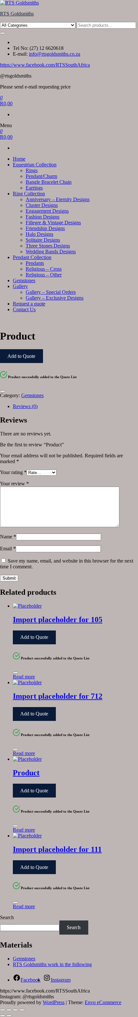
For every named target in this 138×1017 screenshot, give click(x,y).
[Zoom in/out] (2, 1010)
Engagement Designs (47, 211)
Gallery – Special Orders (51, 292)
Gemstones (24, 280)
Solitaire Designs (43, 240)
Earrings (34, 188)
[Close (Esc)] (21, 1010)
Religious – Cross (44, 269)
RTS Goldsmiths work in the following (52, 964)
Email (8, 548)
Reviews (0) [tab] (25, 406)
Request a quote (29, 303)
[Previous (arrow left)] (2, 1016)
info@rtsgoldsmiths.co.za (54, 54)
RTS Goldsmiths (17, 13)
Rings (32, 170)
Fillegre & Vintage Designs (53, 222)
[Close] (2, 391)
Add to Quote (21, 356)
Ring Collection (29, 193)
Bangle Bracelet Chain (49, 182)
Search (7, 917)
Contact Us (24, 309)
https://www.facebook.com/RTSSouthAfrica (45, 65)
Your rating (13, 472)
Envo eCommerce (103, 1002)
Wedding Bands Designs (51, 251)
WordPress (54, 1002)
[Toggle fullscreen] (9, 1010)
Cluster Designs (42, 205)
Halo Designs (39, 234)
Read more (24, 676)
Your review (14, 483)
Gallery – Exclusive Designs (54, 298)
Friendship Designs (45, 228)
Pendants (35, 263)
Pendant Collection (32, 257)
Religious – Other (44, 274)
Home (19, 159)
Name (8, 536)
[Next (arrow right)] (9, 1016)
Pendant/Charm (41, 176)
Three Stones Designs (48, 245)
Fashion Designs (42, 216)
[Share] (15, 1010)
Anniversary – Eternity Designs (58, 199)
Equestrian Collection (34, 164)
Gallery (20, 286)
